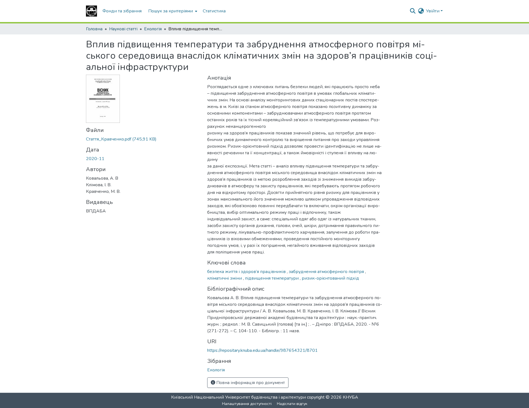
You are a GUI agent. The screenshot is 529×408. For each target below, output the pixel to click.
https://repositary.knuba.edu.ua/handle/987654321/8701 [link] (262, 350)
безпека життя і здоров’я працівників (247, 272)
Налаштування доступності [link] (247, 403)
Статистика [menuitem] (214, 11)
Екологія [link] (153, 29)
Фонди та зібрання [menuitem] (122, 11)
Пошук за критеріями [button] (170, 11)
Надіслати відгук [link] (292, 403)
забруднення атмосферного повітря (327, 272)
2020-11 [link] (95, 159)
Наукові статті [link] (123, 29)
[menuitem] (172, 11)
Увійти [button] (433, 11)
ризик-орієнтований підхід (330, 278)
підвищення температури (272, 278)
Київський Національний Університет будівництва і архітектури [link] (238, 397)
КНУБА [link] (350, 397)
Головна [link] (94, 29)
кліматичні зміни (225, 278)
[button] (91, 11)
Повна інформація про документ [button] (250, 383)
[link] (143, 139)
